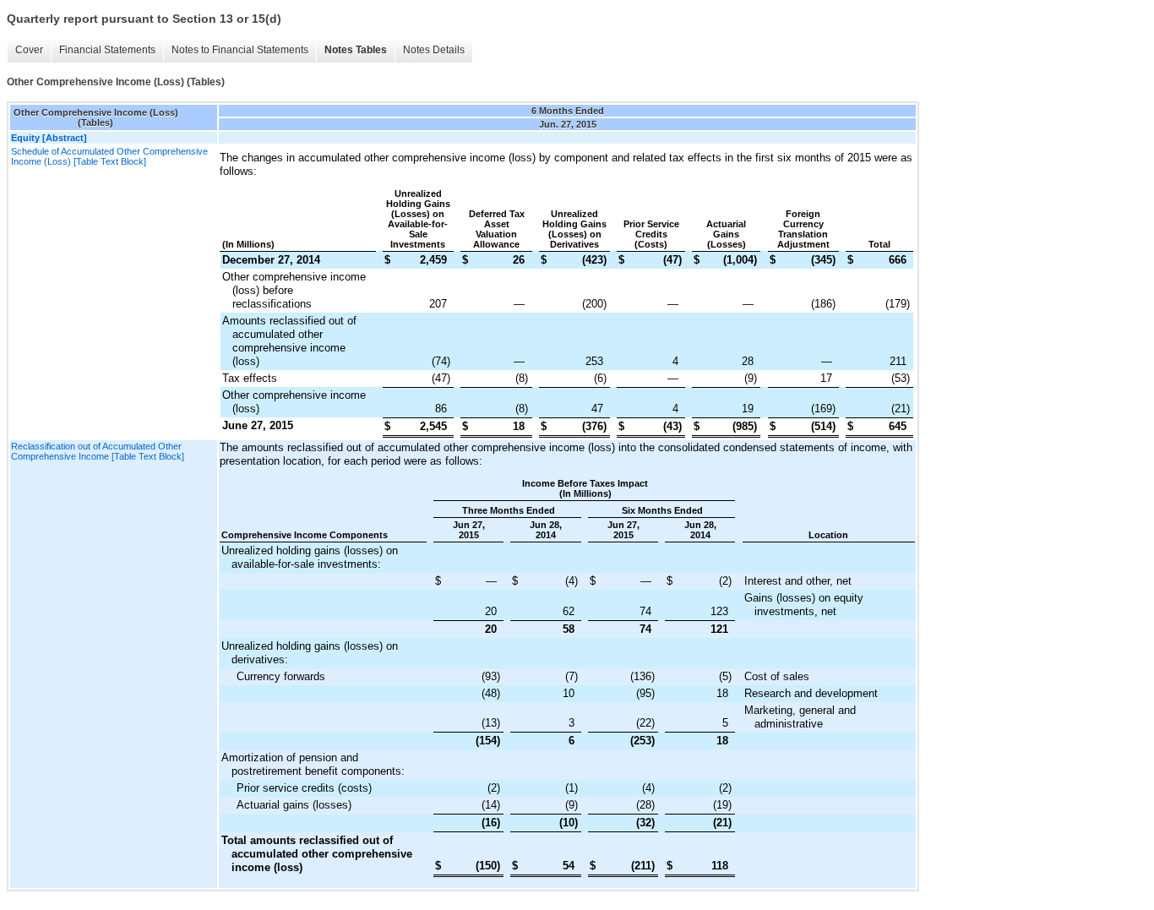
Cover (29, 50)
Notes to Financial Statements (239, 50)
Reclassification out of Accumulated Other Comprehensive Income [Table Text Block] (97, 451)
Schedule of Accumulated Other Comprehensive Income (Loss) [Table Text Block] (109, 156)
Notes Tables (355, 50)
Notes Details (434, 50)
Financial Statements (107, 50)
